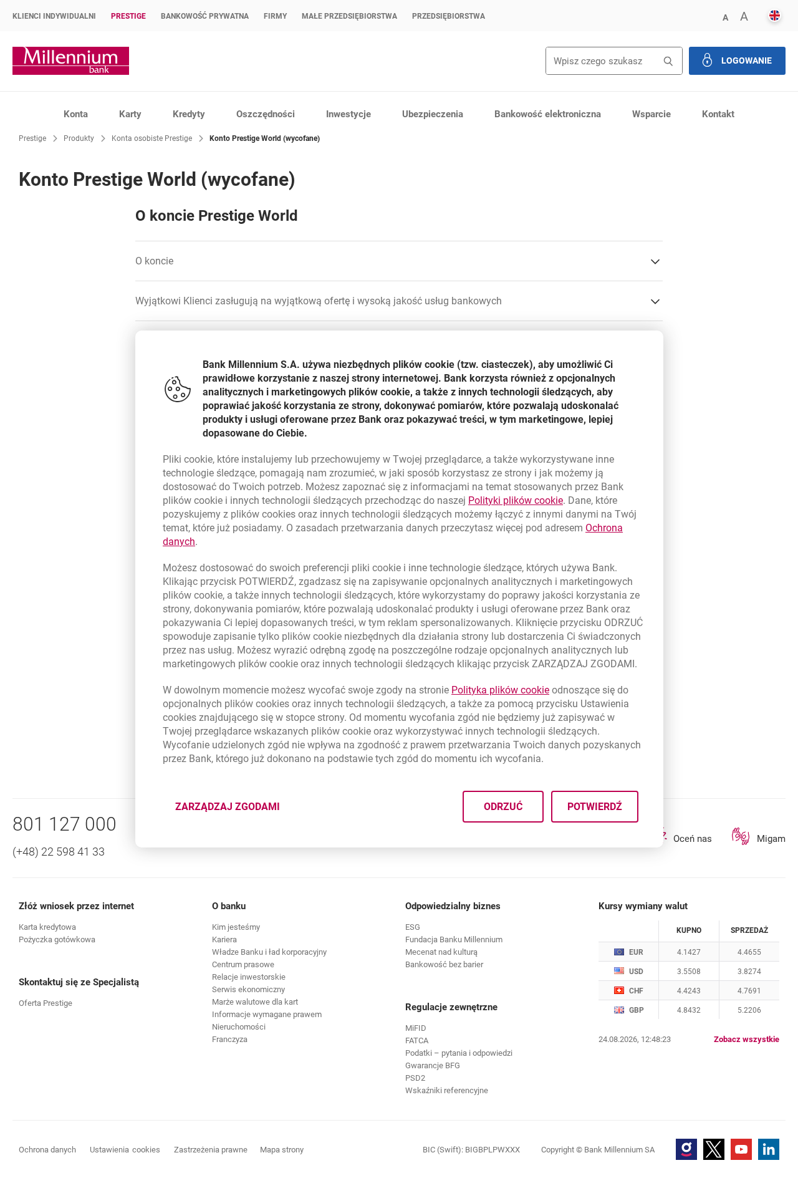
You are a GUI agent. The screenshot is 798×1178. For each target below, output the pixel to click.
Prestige (128, 16)
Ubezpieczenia (432, 114)
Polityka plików (500, 690)
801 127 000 (64, 824)
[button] (725, 16)
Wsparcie (651, 114)
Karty (130, 114)
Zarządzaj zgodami (235, 810)
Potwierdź (594, 807)
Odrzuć (502, 807)
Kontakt (718, 114)
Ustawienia (125, 1149)
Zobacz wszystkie (746, 1039)
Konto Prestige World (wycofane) (264, 138)
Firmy (275, 16)
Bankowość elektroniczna (547, 114)
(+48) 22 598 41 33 (58, 851)
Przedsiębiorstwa (448, 16)
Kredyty (189, 114)
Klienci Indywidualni (54, 16)
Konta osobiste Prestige (152, 138)
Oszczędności (265, 114)
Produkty (79, 138)
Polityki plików (515, 500)
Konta (76, 114)
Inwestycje (348, 114)
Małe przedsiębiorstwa (349, 16)
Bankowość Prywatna (205, 16)
